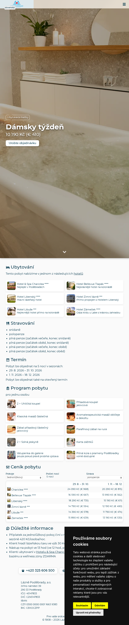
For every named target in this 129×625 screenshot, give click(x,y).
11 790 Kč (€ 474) (112, 512)
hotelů (78, 273)
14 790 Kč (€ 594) (78, 506)
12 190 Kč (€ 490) (112, 506)
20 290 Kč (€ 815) (112, 489)
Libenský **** (19, 501)
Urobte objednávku (22, 143)
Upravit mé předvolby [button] (88, 612)
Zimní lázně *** (20, 507)
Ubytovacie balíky (17, 117)
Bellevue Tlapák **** (23, 495)
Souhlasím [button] (82, 605)
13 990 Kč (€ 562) (112, 495)
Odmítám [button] (100, 605)
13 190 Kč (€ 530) (112, 518)
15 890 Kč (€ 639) (78, 518)
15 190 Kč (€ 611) (113, 500)
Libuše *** (17, 512)
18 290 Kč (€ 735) (79, 500)
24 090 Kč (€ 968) (78, 489)
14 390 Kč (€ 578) (79, 512)
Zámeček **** (19, 518)
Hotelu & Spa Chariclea (52, 552)
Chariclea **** (19, 490)
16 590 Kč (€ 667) (78, 495)
